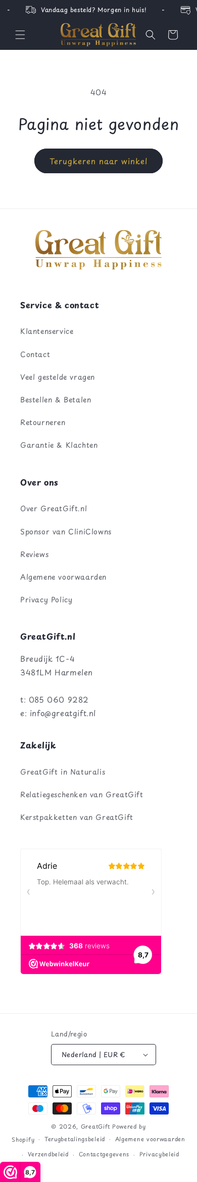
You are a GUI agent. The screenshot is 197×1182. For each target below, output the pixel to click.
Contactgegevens (104, 1154)
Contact (35, 354)
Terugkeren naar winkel (98, 161)
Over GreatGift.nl (53, 508)
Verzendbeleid (48, 1154)
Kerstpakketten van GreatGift (76, 817)
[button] (20, 35)
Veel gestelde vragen (57, 377)
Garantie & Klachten (58, 445)
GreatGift (95, 1126)
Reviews (34, 554)
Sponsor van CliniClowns (66, 531)
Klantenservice (46, 331)
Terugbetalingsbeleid (74, 1139)
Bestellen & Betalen (55, 399)
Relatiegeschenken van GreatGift (81, 794)
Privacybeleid (159, 1154)
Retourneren (43, 422)
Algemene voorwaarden (63, 577)
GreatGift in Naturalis (62, 772)
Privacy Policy (46, 599)
